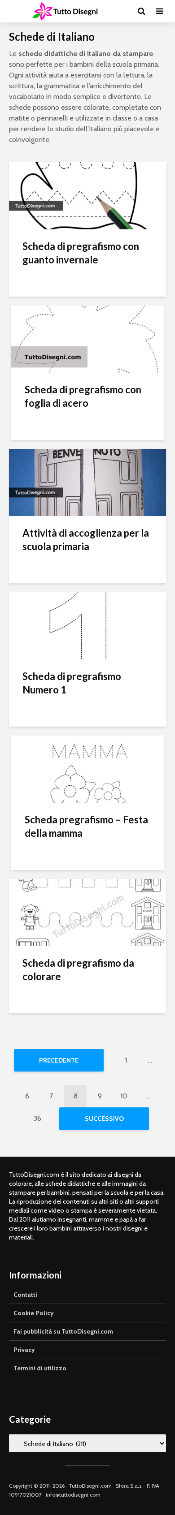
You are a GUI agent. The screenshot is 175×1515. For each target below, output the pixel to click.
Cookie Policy (33, 1313)
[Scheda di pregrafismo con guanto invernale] (87, 195)
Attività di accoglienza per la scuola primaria (85, 539)
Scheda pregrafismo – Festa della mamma (86, 826)
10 (123, 1096)
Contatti (25, 1295)
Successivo (104, 1119)
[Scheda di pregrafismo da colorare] (87, 912)
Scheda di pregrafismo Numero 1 (71, 683)
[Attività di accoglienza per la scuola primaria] (87, 482)
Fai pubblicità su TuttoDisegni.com (63, 1331)
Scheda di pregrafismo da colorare (78, 969)
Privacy (24, 1350)
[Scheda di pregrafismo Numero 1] (87, 625)
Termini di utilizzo (39, 1368)
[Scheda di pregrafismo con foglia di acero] (87, 338)
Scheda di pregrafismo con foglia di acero (83, 396)
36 (37, 1118)
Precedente (59, 1060)
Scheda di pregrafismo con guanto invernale (80, 253)
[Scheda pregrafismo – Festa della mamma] (87, 768)
